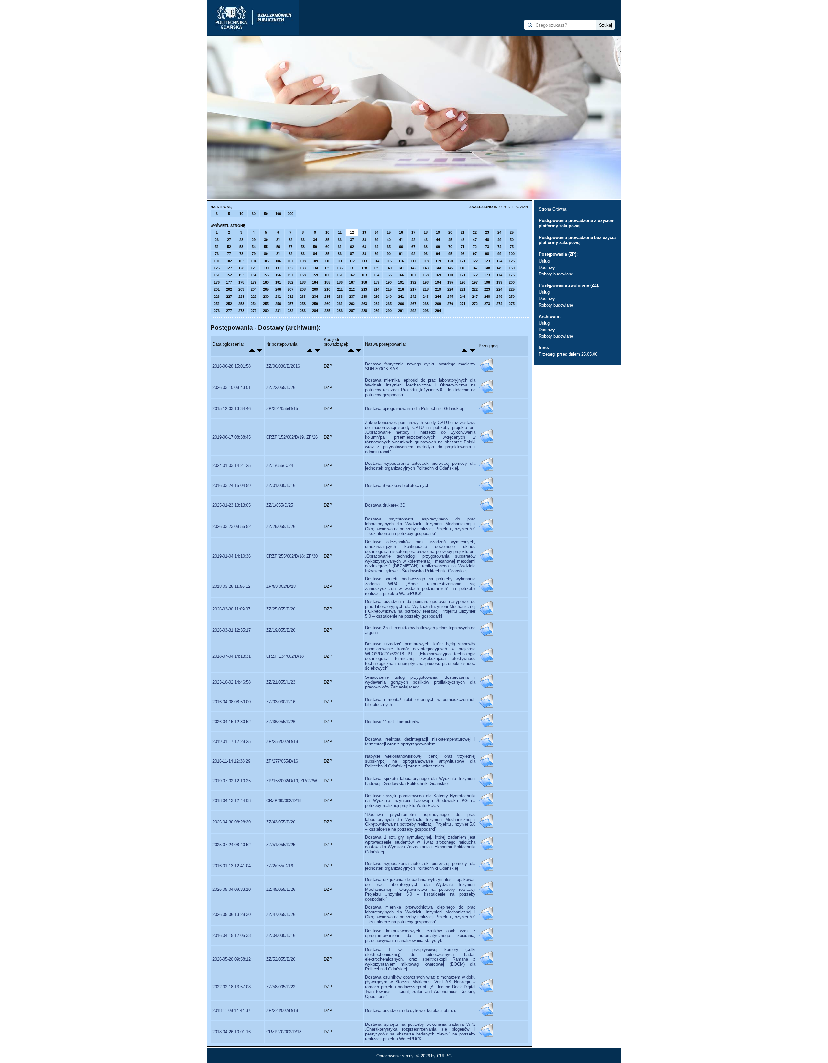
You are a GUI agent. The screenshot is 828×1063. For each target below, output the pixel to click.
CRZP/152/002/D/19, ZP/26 (292, 437)
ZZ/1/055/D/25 (279, 505)
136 (340, 268)
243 (426, 296)
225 (512, 289)
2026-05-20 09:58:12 (231, 959)
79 (254, 254)
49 (499, 239)
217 (413, 289)
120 (450, 261)
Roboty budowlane (556, 274)
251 (217, 304)
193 (426, 282)
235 (327, 296)
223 (487, 289)
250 (512, 296)
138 (364, 268)
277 (229, 311)
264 (376, 304)
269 (438, 304)
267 (413, 304)
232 (290, 296)
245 (450, 296)
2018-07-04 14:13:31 (231, 656)
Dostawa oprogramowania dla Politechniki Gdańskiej (414, 408)
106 (278, 261)
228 (241, 296)
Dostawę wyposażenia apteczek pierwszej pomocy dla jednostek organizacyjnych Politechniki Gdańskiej (420, 866)
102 (229, 261)
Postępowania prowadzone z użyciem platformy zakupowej (577, 223)
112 (352, 261)
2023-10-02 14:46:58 (231, 682)
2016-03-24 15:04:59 (231, 485)
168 (426, 275)
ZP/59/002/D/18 (281, 586)
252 (229, 304)
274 (499, 304)
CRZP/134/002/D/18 (285, 656)
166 (401, 275)
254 (253, 304)
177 (229, 282)
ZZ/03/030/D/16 (280, 701)
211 (340, 289)
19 (438, 232)
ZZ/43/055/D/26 (280, 822)
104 (253, 261)
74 (499, 247)
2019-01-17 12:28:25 (231, 741)
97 (475, 254)
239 (376, 296)
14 (376, 232)
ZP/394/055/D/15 (282, 408)
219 (438, 289)
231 (278, 296)
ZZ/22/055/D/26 (280, 387)
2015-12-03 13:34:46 (231, 408)
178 (241, 282)
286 (340, 311)
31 (278, 239)
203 (241, 289)
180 (266, 282)
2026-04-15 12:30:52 (231, 721)
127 (229, 268)
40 (389, 239)
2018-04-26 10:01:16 (231, 1031)
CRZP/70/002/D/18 (283, 1031)
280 (266, 311)
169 (438, 275)
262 (352, 304)
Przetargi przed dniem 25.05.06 (568, 354)
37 (352, 239)
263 (364, 304)
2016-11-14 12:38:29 (231, 761)
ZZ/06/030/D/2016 (283, 366)
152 (229, 275)
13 (364, 232)
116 (401, 261)
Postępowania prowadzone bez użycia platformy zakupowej (577, 240)
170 (450, 275)
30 (254, 214)
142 (413, 268)
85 (327, 254)
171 (462, 275)
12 (352, 232)
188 (364, 282)
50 (266, 214)
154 (253, 275)
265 (389, 304)
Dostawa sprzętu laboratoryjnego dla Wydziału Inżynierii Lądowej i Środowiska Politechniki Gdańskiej (420, 781)
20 (450, 232)
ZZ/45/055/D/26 (280, 889)
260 (327, 304)
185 (327, 282)
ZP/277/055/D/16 (282, 761)
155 (266, 275)
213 (364, 289)
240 (389, 296)
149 (499, 268)
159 (315, 275)
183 (303, 282)
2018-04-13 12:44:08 (231, 800)
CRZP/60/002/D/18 (283, 800)
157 (290, 275)
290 (389, 311)
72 (475, 247)
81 (278, 254)
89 (376, 254)
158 (303, 275)
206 (278, 289)
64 (376, 247)
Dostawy (547, 267)
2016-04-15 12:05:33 (231, 935)
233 (303, 296)
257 (290, 304)
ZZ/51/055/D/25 (280, 844)
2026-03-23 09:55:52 (231, 526)
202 (229, 289)
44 (438, 239)
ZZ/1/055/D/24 (279, 465)
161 (340, 275)
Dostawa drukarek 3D (385, 505)
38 (364, 239)
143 (426, 268)
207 (290, 289)
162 (352, 275)
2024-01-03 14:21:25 (231, 465)
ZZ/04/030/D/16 (280, 935)
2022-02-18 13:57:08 (231, 986)
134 (315, 268)
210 (327, 289)
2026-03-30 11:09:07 (231, 609)
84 (315, 254)
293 (426, 311)
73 (487, 247)
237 (352, 296)
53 (241, 247)
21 (462, 232)
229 (253, 296)
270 (450, 304)
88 (364, 254)
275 (512, 304)
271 (462, 304)
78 (241, 254)
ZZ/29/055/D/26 (280, 526)
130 (266, 268)
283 (303, 311)
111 (339, 261)
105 (266, 261)
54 (254, 247)
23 (487, 232)
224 (499, 289)
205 (266, 289)
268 (426, 304)
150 (512, 268)
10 (241, 214)
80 (266, 254)
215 (389, 289)
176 (217, 282)
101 (217, 261)
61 (340, 247)
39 (376, 239)
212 (352, 289)
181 (278, 282)
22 (475, 232)
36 (340, 239)
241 (401, 296)
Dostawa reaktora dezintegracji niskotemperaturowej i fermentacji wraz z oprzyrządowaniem (420, 741)
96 (462, 254)
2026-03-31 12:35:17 (231, 630)
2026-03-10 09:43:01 (231, 387)
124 (499, 261)
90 (389, 254)
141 (401, 268)
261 (340, 304)
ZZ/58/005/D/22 (280, 986)
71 (462, 247)
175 (512, 275)
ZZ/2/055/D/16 (279, 865)
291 (401, 311)
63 (364, 247)
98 (487, 254)
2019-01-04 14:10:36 (231, 556)
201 (217, 289)
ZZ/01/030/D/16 (280, 485)
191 (401, 282)
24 (499, 232)
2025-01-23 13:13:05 (231, 505)
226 (217, 296)
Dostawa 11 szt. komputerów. (392, 721)
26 (217, 239)
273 (487, 304)
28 (241, 239)
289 (376, 311)
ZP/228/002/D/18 (282, 1010)
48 (487, 239)
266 (401, 304)
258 (303, 304)
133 (303, 268)
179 (253, 282)
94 (438, 254)
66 (401, 247)
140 (389, 268)
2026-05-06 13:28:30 (231, 914)
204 (253, 289)
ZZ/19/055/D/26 (280, 630)
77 (229, 254)
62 (352, 247)
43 (426, 239)
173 (487, 275)
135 (327, 268)
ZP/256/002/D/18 (282, 741)
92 (413, 254)
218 (426, 289)
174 (499, 275)
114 (376, 261)
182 (290, 282)
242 (413, 296)
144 (438, 268)
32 (290, 239)
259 (315, 304)
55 (266, 247)
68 (426, 247)
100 (278, 214)
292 (413, 311)
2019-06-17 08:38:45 (231, 437)
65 (389, 247)
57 (290, 247)
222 (475, 289)
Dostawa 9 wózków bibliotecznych (397, 485)
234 (315, 296)
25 (512, 232)
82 (290, 254)
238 (364, 296)
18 (426, 232)
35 (327, 239)
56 (278, 247)
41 (401, 239)
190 (389, 282)
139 (376, 268)
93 (426, 254)
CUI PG (444, 1055)
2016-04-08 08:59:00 (231, 701)
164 (376, 275)
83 (303, 254)
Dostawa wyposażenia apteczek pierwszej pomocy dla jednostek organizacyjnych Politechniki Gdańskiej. (420, 466)
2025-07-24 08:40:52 (231, 844)
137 (352, 268)
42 (413, 239)
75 (512, 247)
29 (254, 239)
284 (315, 311)
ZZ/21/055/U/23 (280, 682)
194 (438, 282)
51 (217, 247)
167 (413, 275)
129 (253, 268)
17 (413, 232)
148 (487, 268)
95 (450, 254)
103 (241, 261)
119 (438, 261)
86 (340, 254)
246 (462, 296)
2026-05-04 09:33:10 (231, 889)
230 (266, 296)
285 (327, 311)
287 (352, 311)
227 (229, 296)
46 (462, 239)
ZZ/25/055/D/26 (280, 609)
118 (426, 261)
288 (364, 311)
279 (253, 311)
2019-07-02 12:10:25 (231, 780)
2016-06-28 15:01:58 (231, 366)
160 (327, 275)
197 (475, 282)
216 (401, 289)
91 (401, 254)
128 (241, 268)
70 (450, 247)
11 (340, 232)
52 (229, 247)
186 (340, 282)
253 (241, 304)
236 (340, 296)
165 (389, 275)
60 (327, 247)
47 (475, 239)
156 (278, 275)
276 (217, 311)
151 (217, 275)
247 (475, 296)
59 (315, 247)
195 (450, 282)
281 (278, 311)
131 (278, 268)
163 (364, 275)
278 (241, 311)
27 (229, 239)
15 (389, 232)
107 (290, 261)
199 (499, 282)
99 (499, 254)
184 (315, 282)
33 (303, 239)
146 (462, 268)
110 (327, 261)
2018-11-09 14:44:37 (231, 1010)
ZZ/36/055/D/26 (280, 721)
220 (450, 289)
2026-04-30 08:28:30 (231, 822)
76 (217, 254)
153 (241, 275)
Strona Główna (552, 209)
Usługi (544, 261)
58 (303, 247)
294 (438, 311)
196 (462, 282)
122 (475, 261)
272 (475, 304)
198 (487, 282)
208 (303, 289)
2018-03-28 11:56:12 (231, 586)
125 (512, 261)
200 (290, 214)
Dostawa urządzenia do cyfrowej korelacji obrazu (410, 1010)
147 (475, 268)
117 (413, 261)
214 (376, 289)
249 (499, 296)
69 (438, 247)
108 (303, 261)
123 (487, 261)
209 (315, 289)
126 (217, 268)
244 (438, 296)
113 (364, 261)
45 (450, 239)
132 (290, 268)
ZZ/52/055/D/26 (280, 959)
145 (450, 268)
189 (376, 282)
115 (389, 261)
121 (462, 261)
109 (315, 261)
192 (413, 282)
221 (462, 289)
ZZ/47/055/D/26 (280, 914)
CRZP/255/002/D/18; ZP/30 (292, 556)
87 (352, 254)
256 (278, 304)
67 (413, 247)
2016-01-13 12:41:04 (231, 865)
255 (266, 304)
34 (315, 239)
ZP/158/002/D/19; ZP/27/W (291, 780)
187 (352, 282)
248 (487, 296)
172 (475, 275)
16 (401, 232)
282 (290, 311)
